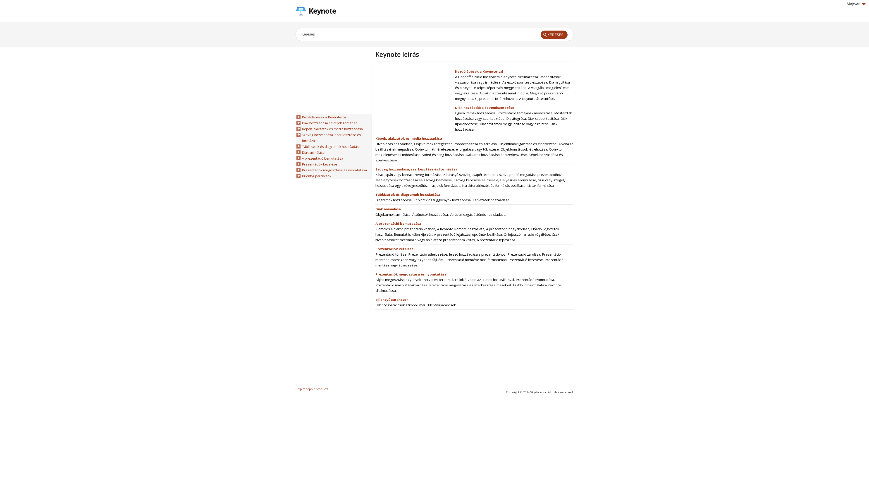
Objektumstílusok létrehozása (524, 149)
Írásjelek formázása (445, 185)
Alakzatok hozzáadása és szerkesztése (496, 154)
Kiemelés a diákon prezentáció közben (405, 229)
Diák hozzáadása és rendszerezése (484, 107)
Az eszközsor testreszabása (524, 82)
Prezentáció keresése (526, 259)
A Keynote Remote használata (460, 229)
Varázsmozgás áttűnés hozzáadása (477, 214)
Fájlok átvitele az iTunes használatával (484, 279)
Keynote (322, 11)
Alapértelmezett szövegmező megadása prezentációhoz (517, 174)
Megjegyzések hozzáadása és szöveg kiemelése (413, 180)
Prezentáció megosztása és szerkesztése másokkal (470, 285)
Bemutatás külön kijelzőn (413, 234)
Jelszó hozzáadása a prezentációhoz (477, 254)
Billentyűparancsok (391, 299)
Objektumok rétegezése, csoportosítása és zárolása (455, 143)
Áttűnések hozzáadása (430, 214)
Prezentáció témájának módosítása (524, 113)
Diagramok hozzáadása (393, 200)
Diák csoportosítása (543, 118)
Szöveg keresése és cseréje (476, 180)
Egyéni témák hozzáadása (475, 113)
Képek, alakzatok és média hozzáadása (408, 138)
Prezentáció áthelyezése (427, 254)
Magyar (853, 3)
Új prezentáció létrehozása (496, 98)
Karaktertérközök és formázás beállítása (493, 185)
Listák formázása (540, 185)
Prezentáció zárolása (523, 254)
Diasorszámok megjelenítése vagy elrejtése (514, 124)
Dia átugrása (516, 118)
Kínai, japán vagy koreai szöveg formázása (408, 174)
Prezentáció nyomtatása (535, 279)
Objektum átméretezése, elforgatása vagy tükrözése (457, 149)
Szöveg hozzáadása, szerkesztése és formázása (416, 169)
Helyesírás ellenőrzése (518, 180)
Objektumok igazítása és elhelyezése (528, 143)
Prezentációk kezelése (394, 249)
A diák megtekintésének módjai (504, 93)
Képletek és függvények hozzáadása (442, 200)
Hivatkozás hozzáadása (393, 143)
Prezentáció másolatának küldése (401, 285)
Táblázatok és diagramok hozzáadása (407, 194)
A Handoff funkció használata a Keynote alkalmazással (497, 76)
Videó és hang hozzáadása (443, 154)
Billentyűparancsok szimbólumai (400, 305)
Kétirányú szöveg (457, 174)
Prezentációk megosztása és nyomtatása (410, 274)
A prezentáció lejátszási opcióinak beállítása (468, 234)
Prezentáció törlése (390, 254)
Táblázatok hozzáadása (491, 200)
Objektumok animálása (393, 214)
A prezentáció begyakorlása (507, 229)
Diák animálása (388, 209)
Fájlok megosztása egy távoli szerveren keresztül (414, 279)
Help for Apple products (312, 389)
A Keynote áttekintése (536, 98)
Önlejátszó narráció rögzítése (527, 234)
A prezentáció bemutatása (398, 223)
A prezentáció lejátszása (496, 239)
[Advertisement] (413, 100)
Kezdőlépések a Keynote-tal (479, 71)
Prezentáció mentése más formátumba (476, 259)
